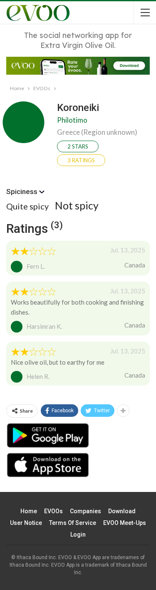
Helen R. (38, 376)
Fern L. (36, 266)
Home (28, 511)
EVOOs (53, 511)
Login (78, 534)
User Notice (26, 522)
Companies (85, 511)
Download (122, 511)
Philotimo (72, 120)
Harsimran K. (44, 326)
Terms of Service (72, 522)
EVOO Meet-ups (124, 522)
